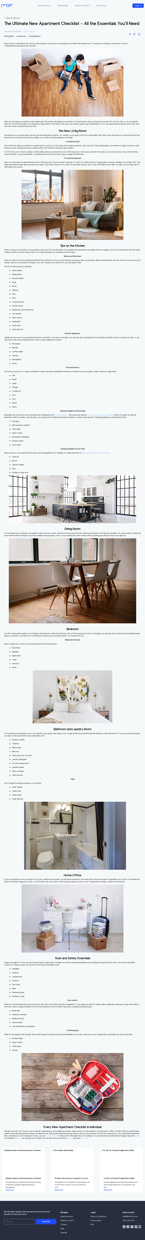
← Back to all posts (12, 18)
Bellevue (18, 1138)
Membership (63, 5)
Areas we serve (67, 1216)
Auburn (69, 1138)
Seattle (138, 1136)
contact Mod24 (52, 1136)
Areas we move (44, 5)
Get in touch (101, 5)
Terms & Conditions (98, 1216)
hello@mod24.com (130, 1216)
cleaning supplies (61, 415)
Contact (64, 1225)
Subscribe (46, 1222)
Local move (21, 36)
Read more (10, 1190)
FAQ (92, 1225)
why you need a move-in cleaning (100, 415)
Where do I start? (67, 1220)
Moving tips (9, 36)
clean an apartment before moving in (96, 453)
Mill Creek (84, 1138)
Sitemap (64, 1233)
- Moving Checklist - (29, 31)
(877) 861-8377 (129, 1220)
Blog (62, 1229)
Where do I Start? (82, 5)
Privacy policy (96, 1220)
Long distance (35, 36)
